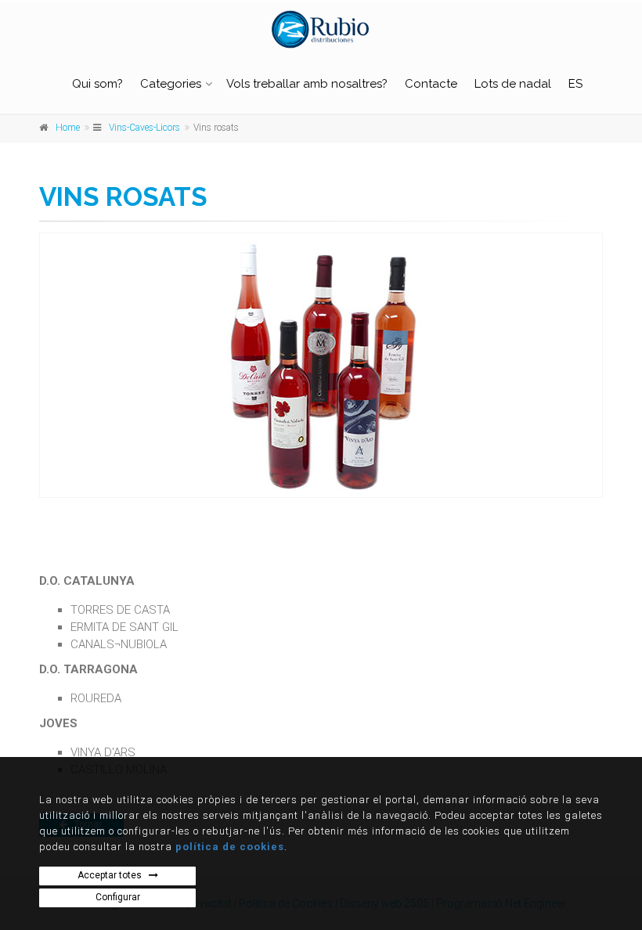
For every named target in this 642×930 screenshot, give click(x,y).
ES (575, 84)
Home (68, 127)
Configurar (118, 897)
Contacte (431, 84)
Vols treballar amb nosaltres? (307, 84)
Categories (170, 84)
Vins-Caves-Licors (144, 127)
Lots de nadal (512, 84)
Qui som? (97, 84)
